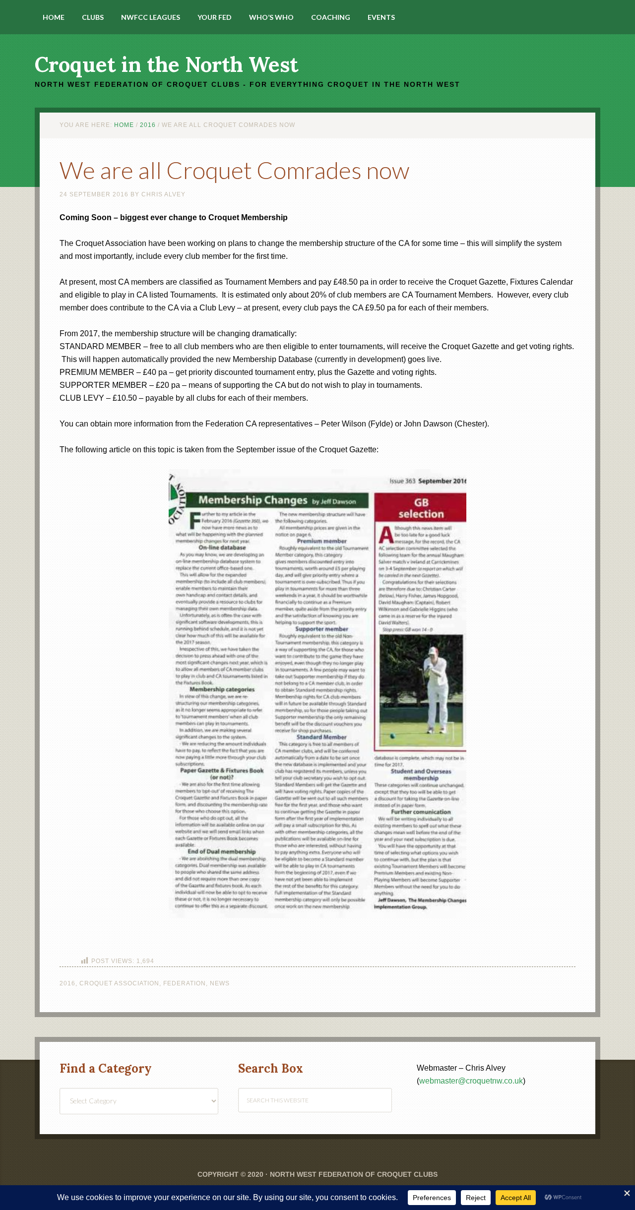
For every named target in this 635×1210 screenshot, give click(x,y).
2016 (67, 983)
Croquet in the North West (166, 64)
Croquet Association (119, 983)
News (220, 983)
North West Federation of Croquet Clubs (354, 1174)
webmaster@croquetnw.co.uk (471, 1081)
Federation (184, 983)
